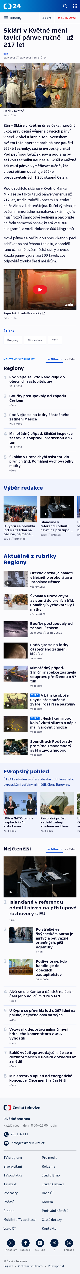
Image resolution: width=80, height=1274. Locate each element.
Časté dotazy (52, 1219)
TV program (13, 1157)
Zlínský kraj (35, 340)
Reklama (48, 1166)
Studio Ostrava (53, 1184)
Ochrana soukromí (30, 1266)
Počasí (9, 1202)
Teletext (10, 1184)
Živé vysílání (13, 1166)
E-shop (9, 1210)
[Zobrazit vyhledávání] (65, 6)
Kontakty (49, 1228)
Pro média (49, 1157)
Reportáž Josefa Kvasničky (22, 313)
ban (6, 53)
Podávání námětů (55, 1210)
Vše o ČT (10, 1228)
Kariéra (47, 1202)
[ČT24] (12, 6)
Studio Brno (51, 1175)
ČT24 (55, 340)
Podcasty (11, 1193)
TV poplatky (13, 1175)
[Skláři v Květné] (40, 85)
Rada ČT (48, 1193)
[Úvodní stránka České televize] (22, 1107)
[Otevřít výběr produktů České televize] (75, 6)
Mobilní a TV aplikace (20, 1219)
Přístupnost (56, 1266)
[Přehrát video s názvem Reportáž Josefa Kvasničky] (40, 289)
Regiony (12, 340)
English (8, 1266)
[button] (40, 289)
